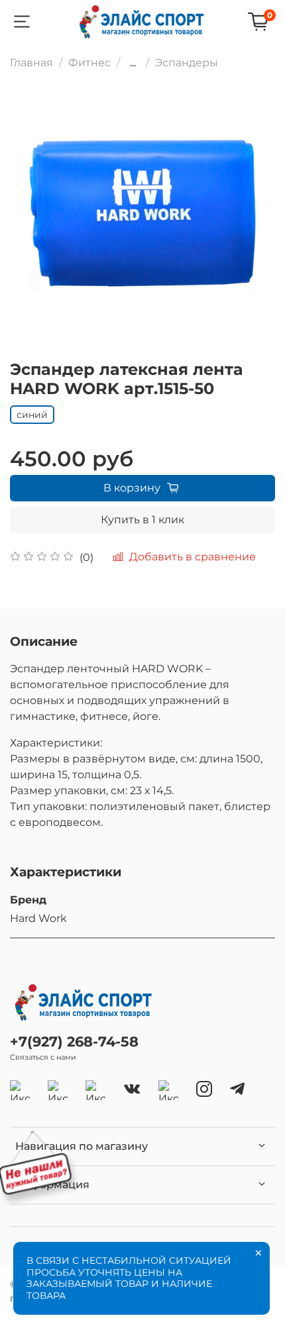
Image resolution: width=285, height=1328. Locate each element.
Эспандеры (186, 62)
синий (32, 415)
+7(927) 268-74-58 (74, 1041)
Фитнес (89, 62)
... (133, 63)
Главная (31, 62)
